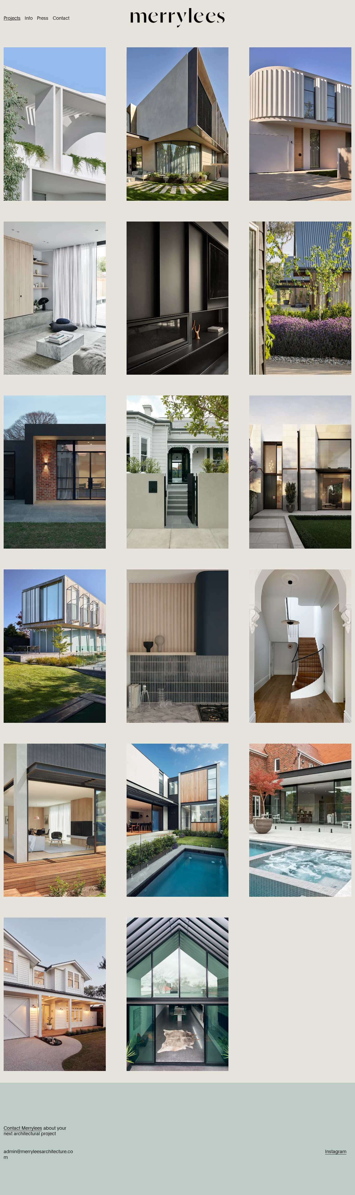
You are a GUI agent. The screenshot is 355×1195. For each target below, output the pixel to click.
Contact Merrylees (23, 1127)
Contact (61, 18)
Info (29, 18)
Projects (12, 18)
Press (42, 18)
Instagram (335, 1151)
